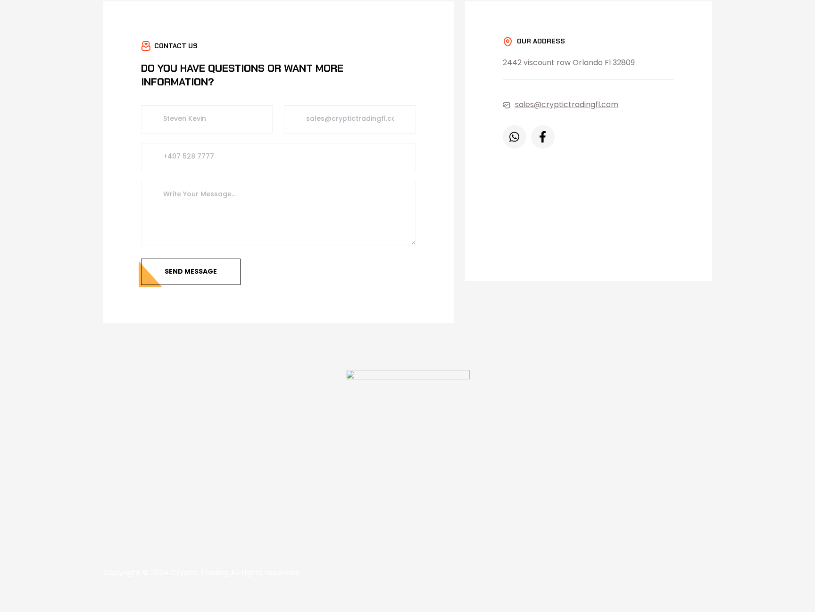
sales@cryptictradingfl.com (566, 104)
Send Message (191, 271)
